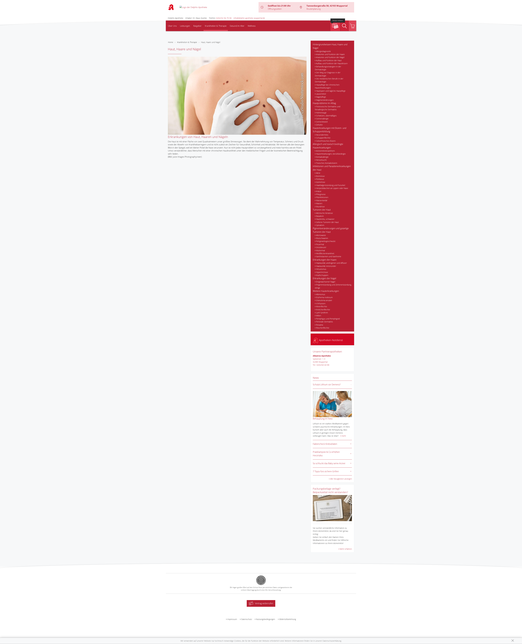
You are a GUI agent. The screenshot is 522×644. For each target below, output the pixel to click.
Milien (318, 315)
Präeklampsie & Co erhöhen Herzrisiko (326, 453)
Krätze (318, 191)
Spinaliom (320, 225)
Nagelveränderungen (325, 100)
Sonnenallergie (322, 118)
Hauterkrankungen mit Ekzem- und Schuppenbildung (329, 130)
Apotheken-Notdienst (330, 340)
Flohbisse (320, 179)
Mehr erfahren (346, 549)
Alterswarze (321, 235)
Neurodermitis (322, 134)
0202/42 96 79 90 (224, 18)
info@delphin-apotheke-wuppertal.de (249, 18)
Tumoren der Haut (322, 209)
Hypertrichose (322, 272)
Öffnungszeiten (275, 8)
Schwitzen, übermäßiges (326, 115)
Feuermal (320, 244)
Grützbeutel (321, 247)
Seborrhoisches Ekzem (325, 141)
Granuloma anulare (324, 300)
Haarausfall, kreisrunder (326, 266)
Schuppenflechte (323, 137)
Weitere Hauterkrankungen (326, 291)
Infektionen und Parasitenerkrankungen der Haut (332, 168)
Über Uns (172, 25)
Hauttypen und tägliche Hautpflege (331, 91)
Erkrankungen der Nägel (324, 278)
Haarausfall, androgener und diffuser (331, 263)
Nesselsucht (321, 160)
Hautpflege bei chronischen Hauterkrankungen (327, 86)
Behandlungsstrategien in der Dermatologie (328, 68)
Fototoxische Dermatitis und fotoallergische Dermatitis (327, 108)
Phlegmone (321, 194)
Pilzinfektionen (322, 197)
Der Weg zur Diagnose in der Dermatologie (327, 74)
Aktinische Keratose (324, 213)
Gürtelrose (320, 182)
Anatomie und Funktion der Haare (330, 54)
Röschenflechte (322, 327)
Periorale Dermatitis (324, 321)
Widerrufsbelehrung (287, 619)
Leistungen (185, 25)
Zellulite (319, 124)
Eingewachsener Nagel (325, 281)
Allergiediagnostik (323, 51)
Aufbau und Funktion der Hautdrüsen (332, 63)
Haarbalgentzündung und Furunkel (330, 185)
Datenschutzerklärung (332, 641)
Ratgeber (197, 25)
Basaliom (320, 216)
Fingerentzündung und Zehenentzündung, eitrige (333, 286)
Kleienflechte (321, 306)
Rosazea (319, 324)
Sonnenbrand (321, 121)
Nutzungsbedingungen (265, 619)
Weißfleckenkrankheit (325, 253)
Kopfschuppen (322, 275)
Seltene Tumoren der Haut (327, 222)
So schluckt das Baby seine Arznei (329, 463)
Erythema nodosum (324, 297)
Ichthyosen (320, 303)
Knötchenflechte (323, 309)
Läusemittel (321, 94)
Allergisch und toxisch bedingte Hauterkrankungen (328, 146)
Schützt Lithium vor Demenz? (327, 384)
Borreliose (320, 176)
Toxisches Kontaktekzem (326, 163)
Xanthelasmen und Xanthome (328, 256)
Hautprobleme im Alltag (324, 103)
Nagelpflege (321, 97)
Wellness (252, 25)
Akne (318, 173)
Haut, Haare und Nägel (210, 42)
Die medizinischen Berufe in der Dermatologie (329, 80)
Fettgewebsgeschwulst (325, 241)
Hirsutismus (321, 269)
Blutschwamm (322, 238)
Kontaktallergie (322, 157)
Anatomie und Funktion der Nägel (330, 57)
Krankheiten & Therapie (215, 25)
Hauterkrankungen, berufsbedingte (331, 154)
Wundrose (320, 206)
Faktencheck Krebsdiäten (325, 443)
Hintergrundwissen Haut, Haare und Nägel (330, 46)
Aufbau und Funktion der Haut (329, 60)
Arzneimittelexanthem (325, 151)
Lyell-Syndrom (322, 312)
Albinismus (320, 294)
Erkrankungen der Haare (324, 259)
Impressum (232, 619)
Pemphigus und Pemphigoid (328, 318)
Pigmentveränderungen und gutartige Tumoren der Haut (331, 230)
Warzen (319, 203)
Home (170, 42)
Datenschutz (246, 619)
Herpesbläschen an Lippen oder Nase (332, 188)
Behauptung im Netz (323, 418)
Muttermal (320, 250)
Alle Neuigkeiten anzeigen (341, 478)
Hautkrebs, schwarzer (325, 219)
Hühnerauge (321, 112)
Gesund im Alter (237, 25)
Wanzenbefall (321, 200)
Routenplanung (314, 8)
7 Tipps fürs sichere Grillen (326, 471)
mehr (343, 436)
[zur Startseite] (193, 7)
